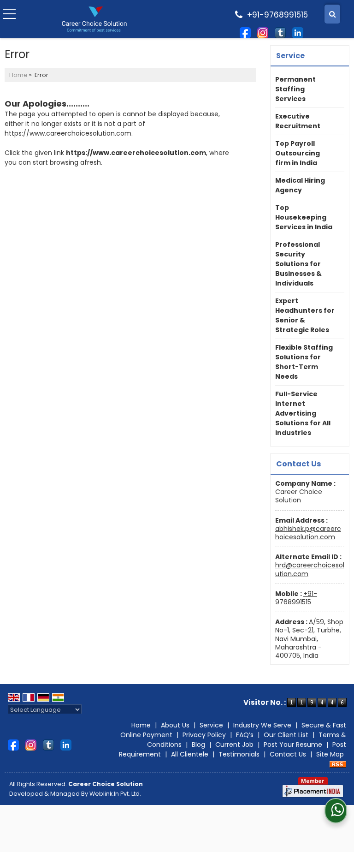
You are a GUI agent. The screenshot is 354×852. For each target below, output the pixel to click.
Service (211, 725)
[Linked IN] (297, 31)
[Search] (332, 14)
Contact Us (288, 754)
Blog (198, 744)
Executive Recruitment (297, 121)
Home (18, 75)
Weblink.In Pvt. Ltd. (115, 794)
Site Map (330, 754)
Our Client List (286, 734)
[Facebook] (245, 31)
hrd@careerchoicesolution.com (309, 569)
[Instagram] (262, 31)
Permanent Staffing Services (295, 89)
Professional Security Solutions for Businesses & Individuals (298, 264)
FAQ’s (245, 734)
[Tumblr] (280, 31)
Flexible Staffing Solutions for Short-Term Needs (304, 362)
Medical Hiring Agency (300, 185)
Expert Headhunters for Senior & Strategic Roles (305, 315)
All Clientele (189, 754)
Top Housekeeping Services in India (303, 217)
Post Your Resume (293, 744)
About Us (175, 725)
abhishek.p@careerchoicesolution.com (308, 533)
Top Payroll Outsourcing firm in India (297, 153)
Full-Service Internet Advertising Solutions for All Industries (302, 413)
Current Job (234, 744)
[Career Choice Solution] (94, 19)
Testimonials (239, 754)
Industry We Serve (262, 725)
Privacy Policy (204, 734)
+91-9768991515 (296, 598)
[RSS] (338, 764)
